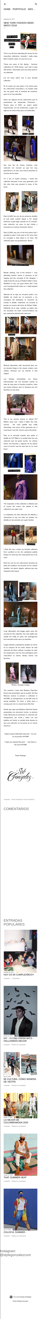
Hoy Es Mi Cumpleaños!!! (19, 974)
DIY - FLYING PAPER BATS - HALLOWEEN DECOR (19, 1039)
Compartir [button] (7, 799)
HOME (7, 9)
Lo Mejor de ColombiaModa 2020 (16, 1121)
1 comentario (16, 978)
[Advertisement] (20, 892)
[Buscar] (36, 3)
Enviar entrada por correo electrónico (23, 799)
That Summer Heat (15, 1177)
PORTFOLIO (19, 9)
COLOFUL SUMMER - (15, 1232)
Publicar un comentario (19, 1044)
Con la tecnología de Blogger (22, 1297)
